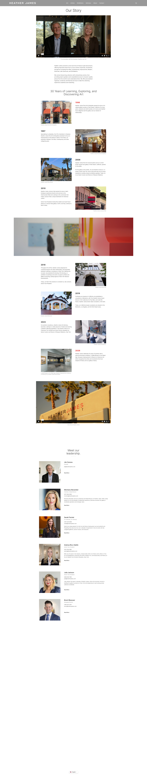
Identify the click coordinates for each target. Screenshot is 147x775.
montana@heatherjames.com (71, 496)
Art (67, 3)
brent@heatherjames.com (70, 606)
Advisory (88, 3)
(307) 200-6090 (68, 521)
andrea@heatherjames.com (70, 551)
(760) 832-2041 (68, 604)
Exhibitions (80, 3)
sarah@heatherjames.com (70, 523)
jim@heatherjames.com (69, 466)
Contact (101, 3)
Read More (66, 472)
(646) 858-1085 (68, 577)
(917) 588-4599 (68, 494)
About (95, 3)
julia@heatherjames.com (70, 578)
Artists (73, 3)
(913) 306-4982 (68, 549)
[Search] (136, 3)
